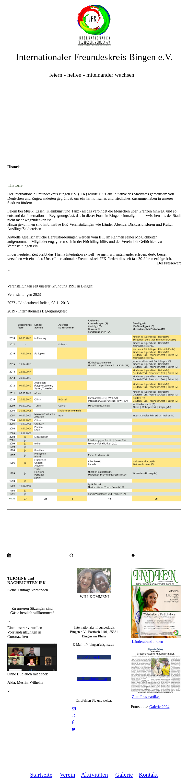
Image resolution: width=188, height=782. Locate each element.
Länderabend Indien (147, 641)
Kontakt (148, 774)
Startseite (41, 774)
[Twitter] (73, 729)
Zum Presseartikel (146, 697)
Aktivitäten (94, 774)
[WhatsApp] (73, 715)
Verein (67, 774)
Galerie (124, 774)
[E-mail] (74, 709)
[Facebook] (73, 722)
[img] (94, 23)
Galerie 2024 (159, 707)
